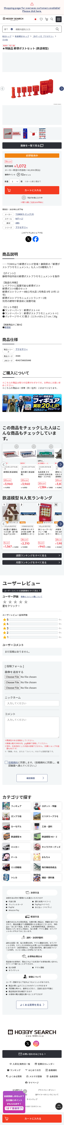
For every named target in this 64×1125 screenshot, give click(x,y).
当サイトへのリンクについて (46, 1094)
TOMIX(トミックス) (24, 214)
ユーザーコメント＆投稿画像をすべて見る (21, 590)
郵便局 (7, 327)
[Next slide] (61, 88)
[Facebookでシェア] (36, 239)
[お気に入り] (41, 19)
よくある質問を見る (30, 1004)
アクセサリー (21, 227)
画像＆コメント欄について (31, 596)
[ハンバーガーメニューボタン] (59, 19)
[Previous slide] (2, 88)
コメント (10, 714)
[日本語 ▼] (35, 19)
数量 (6, 181)
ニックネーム (13, 697)
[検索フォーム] (51, 19)
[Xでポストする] (28, 239)
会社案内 (16, 1090)
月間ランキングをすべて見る (31, 562)
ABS (17, 222)
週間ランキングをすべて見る (31, 555)
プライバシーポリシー (47, 1090)
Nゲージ (19, 218)
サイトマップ (32, 1099)
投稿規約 (13, 762)
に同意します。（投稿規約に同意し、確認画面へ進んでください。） (33, 764)
